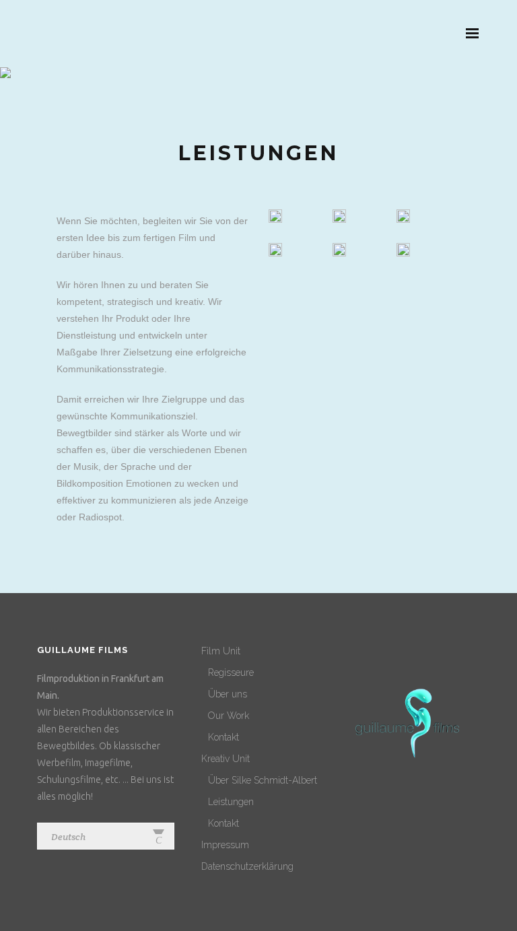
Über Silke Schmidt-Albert (262, 780)
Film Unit (220, 651)
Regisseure (231, 672)
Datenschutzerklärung (247, 866)
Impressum (225, 844)
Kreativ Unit (225, 758)
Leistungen (231, 801)
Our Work (228, 715)
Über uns (227, 694)
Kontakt (223, 737)
